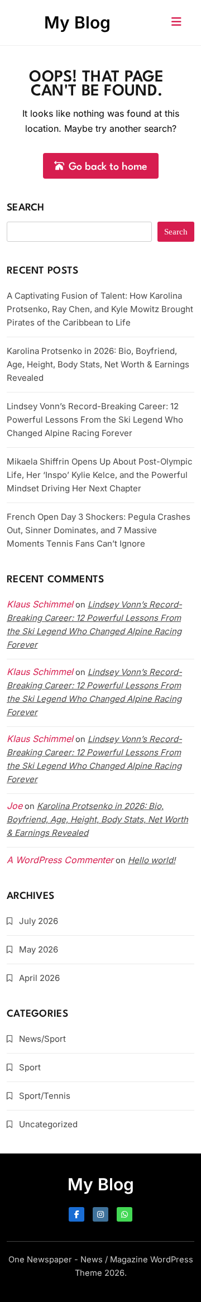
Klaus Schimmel (40, 671)
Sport (30, 1067)
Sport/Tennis (44, 1095)
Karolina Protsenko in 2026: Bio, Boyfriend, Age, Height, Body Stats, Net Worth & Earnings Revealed (98, 364)
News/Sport (42, 1038)
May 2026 (38, 949)
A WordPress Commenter (60, 859)
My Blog (77, 22)
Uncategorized (48, 1124)
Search (26, 208)
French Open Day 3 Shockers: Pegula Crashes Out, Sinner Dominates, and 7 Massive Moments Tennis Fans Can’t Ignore (98, 530)
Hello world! (151, 860)
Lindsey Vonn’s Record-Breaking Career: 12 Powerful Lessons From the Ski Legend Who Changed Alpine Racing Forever (95, 419)
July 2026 (38, 921)
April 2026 (39, 978)
